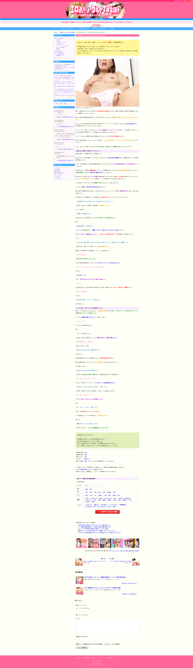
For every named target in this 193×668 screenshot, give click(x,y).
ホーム (56, 28)
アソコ (112, 550)
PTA (110, 550)
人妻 (85, 456)
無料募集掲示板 (123, 504)
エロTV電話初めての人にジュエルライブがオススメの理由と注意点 (102, 587)
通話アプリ (87, 459)
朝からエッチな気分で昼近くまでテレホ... (65, 116)
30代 (85, 454)
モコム (95, 500)
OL (95, 495)
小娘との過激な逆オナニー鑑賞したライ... (65, 160)
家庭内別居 (131, 550)
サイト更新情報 (57, 169)
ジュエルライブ (94, 498)
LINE (85, 461)
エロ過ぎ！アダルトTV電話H (96, 663)
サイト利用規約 (57, 176)
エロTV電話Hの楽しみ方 (83, 28)
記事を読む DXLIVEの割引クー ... (130, 583)
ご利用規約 (110, 657)
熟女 (110, 495)
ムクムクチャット (108, 498)
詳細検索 (57, 48)
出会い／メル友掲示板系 (60, 47)
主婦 (121, 550)
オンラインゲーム (101, 506)
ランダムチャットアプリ (91, 506)
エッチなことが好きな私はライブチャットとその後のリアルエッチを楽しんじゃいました (100, 532)
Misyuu (100, 498)
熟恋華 (104, 500)
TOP (115, 657)
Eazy (115, 498)
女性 (85, 452)
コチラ (111, 461)
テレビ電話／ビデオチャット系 (61, 42)
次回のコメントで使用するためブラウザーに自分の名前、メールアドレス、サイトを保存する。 (98, 644)
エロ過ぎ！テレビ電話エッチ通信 (60, 103)
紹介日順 (57, 41)
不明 (114, 492)
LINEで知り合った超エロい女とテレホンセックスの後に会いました (95, 525)
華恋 (99, 500)
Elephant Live (127, 498)
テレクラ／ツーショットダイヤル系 (62, 45)
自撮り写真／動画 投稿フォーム (59, 172)
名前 (107, 637)
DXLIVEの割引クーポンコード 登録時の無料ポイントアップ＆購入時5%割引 (105, 577)
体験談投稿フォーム (59, 55)
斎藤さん (125, 500)
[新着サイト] (100, 26)
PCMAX (109, 500)
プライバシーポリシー (58, 175)
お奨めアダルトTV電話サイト (68, 28)
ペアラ (130, 500)
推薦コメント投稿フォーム (58, 173)
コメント (78, 618)
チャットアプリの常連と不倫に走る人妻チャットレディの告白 (93, 528)
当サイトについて (57, 57)
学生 (87, 495)
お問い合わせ (93, 657)
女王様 (114, 495)
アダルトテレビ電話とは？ (58, 52)
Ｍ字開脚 (136, 550)
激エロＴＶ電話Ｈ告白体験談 (99, 28)
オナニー (117, 550)
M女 (119, 495)
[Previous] (78, 543)
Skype (119, 500)
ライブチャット (89, 504)
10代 (87, 492)
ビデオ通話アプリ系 (59, 44)
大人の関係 (125, 550)
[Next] (137, 543)
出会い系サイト (104, 504)
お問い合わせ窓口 (57, 170)
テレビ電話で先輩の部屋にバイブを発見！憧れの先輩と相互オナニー (95, 527)
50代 (104, 492)
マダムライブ (88, 500)
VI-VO (87, 498)
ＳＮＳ (109, 506)
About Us (79, 657)
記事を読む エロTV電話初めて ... (130, 593)
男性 (87, 489)
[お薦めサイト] (93, 26)
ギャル (91, 495)
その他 (93, 501)
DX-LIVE (120, 498)
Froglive (87, 501)
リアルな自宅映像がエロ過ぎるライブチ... (65, 126)
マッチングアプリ (113, 504)
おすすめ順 (58, 39)
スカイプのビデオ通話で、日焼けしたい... (65, 149)
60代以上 (109, 492)
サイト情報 (111, 28)
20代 (91, 492)
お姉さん (100, 495)
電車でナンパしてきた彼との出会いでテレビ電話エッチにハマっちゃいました (97, 530)
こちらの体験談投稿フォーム (84, 469)
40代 (100, 492)
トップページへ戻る (57, 178)
